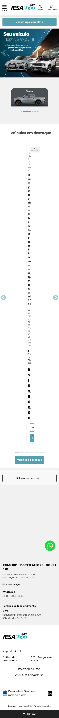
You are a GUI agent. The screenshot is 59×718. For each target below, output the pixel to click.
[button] (4, 53)
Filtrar (31, 714)
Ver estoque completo (29, 22)
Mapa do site (10, 651)
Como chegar (13, 584)
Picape (29, 91)
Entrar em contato (33, 439)
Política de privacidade (9, 659)
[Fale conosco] (50, 546)
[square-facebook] (45, 685)
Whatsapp (52, 9)
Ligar (40, 9)
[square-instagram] (52, 686)
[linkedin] (49, 693)
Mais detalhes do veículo (33, 429)
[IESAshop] (23, 7)
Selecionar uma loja (28, 478)
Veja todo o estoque (29, 459)
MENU (4, 10)
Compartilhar (35, 150)
